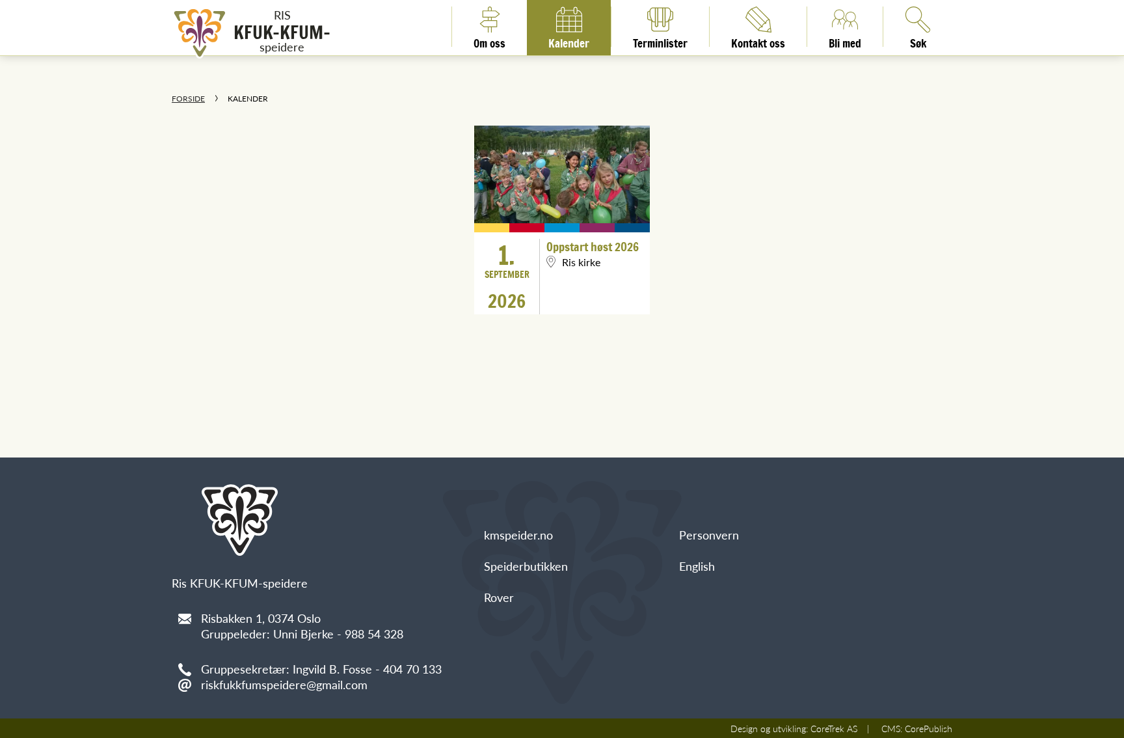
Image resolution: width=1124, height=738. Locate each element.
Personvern (709, 534)
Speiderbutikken (526, 566)
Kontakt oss (758, 41)
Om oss (489, 41)
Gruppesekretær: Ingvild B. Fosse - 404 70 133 (321, 669)
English (697, 566)
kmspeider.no (518, 534)
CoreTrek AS (833, 728)
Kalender (568, 41)
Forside (188, 98)
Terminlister (660, 41)
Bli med (845, 41)
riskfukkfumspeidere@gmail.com (284, 684)
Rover (499, 597)
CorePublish (928, 728)
